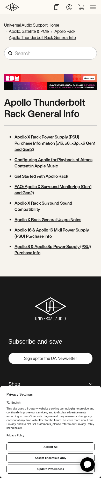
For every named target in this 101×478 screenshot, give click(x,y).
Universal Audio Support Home (31, 25)
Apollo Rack (64, 31)
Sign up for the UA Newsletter (50, 358)
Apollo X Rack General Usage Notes (48, 220)
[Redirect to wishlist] (57, 7)
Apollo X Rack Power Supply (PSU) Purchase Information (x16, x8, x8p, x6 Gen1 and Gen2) (55, 143)
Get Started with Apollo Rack (41, 176)
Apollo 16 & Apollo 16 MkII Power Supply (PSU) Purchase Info (52, 233)
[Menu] (93, 7)
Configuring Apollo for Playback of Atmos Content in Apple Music (53, 163)
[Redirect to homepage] (12, 7)
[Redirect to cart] (81, 7)
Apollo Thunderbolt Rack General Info (42, 37)
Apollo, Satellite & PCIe (29, 31)
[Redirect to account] (69, 7)
